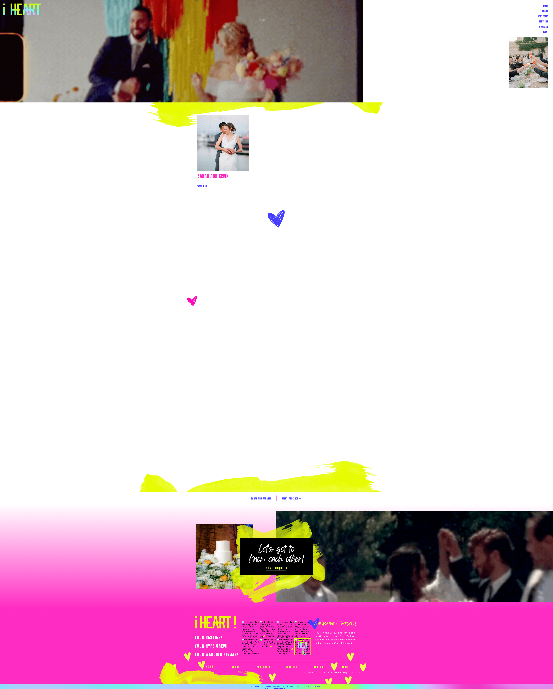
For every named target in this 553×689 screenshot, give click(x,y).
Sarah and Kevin (213, 176)
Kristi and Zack (290, 498)
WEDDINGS (202, 186)
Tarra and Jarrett (261, 498)
